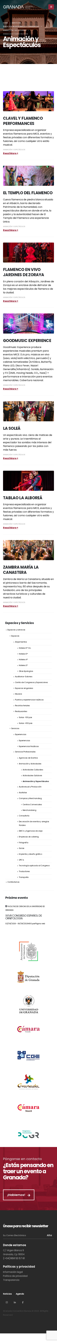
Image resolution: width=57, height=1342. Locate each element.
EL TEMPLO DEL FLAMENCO (28, 193)
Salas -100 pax (25, 717)
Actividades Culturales (33, 769)
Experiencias (20, 734)
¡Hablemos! (16, 1195)
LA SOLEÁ (12, 428)
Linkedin (14, 1302)
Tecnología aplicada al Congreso (34, 865)
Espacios (15, 636)
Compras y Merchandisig (30, 798)
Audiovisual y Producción (30, 786)
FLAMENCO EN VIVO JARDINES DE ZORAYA (23, 272)
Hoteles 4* (23, 659)
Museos (18, 694)
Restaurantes (21, 711)
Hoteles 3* (23, 665)
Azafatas (23, 792)
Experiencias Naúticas (29, 746)
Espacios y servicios (16, 629)
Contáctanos (13, 882)
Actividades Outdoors (32, 775)
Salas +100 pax (25, 723)
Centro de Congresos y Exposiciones (31, 682)
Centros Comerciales (32, 804)
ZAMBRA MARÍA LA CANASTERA (20, 569)
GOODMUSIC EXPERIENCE (27, 340)
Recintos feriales (22, 705)
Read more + (10, 153)
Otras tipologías (26, 671)
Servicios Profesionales (25, 751)
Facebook (22, 1302)
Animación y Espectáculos (14, 150)
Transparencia (11, 1280)
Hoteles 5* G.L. (25, 648)
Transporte (24, 877)
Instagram (6, 1302)
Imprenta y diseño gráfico (30, 854)
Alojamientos (21, 642)
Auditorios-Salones (23, 676)
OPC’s (21, 860)
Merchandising (29, 810)
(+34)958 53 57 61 (14, 1258)
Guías (21, 848)
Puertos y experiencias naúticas (29, 699)
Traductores (24, 871)
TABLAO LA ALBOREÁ (22, 498)
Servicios (15, 728)
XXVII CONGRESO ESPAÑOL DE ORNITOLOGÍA (23, 917)
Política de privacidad (15, 1276)
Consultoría (24, 815)
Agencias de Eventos (28, 758)
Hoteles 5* (23, 654)
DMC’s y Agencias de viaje (31, 831)
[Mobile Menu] (51, 7)
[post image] (28, 101)
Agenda (20, 1293)
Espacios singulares (24, 688)
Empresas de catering (29, 836)
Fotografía (23, 842)
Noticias (7, 1293)
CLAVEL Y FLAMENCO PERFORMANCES (23, 121)
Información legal (13, 1272)
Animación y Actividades (30, 763)
